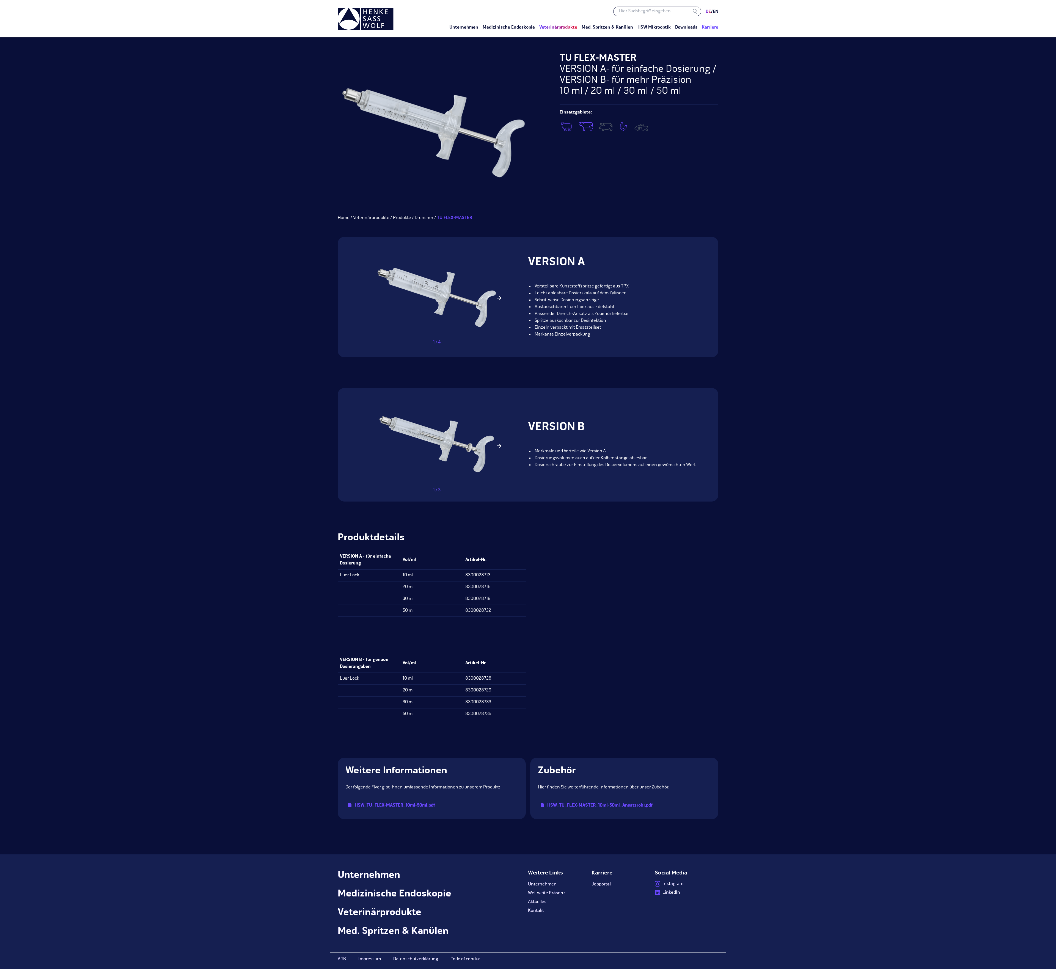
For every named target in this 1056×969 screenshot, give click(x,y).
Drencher (424, 218)
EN (714, 12)
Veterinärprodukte (371, 218)
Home (344, 218)
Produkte (402, 218)
